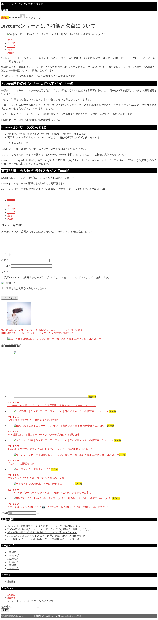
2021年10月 (13, 555)
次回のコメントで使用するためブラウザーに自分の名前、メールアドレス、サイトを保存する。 (57, 277)
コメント (6, 254)
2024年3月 (13, 552)
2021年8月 (13, 562)
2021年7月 (13, 565)
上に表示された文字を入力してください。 (24, 288)
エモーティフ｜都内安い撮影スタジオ (22, 4)
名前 (4, 260)
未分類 (5, 17)
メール (5, 266)
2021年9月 (13, 558)
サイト (5, 271)
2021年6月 (13, 568)
